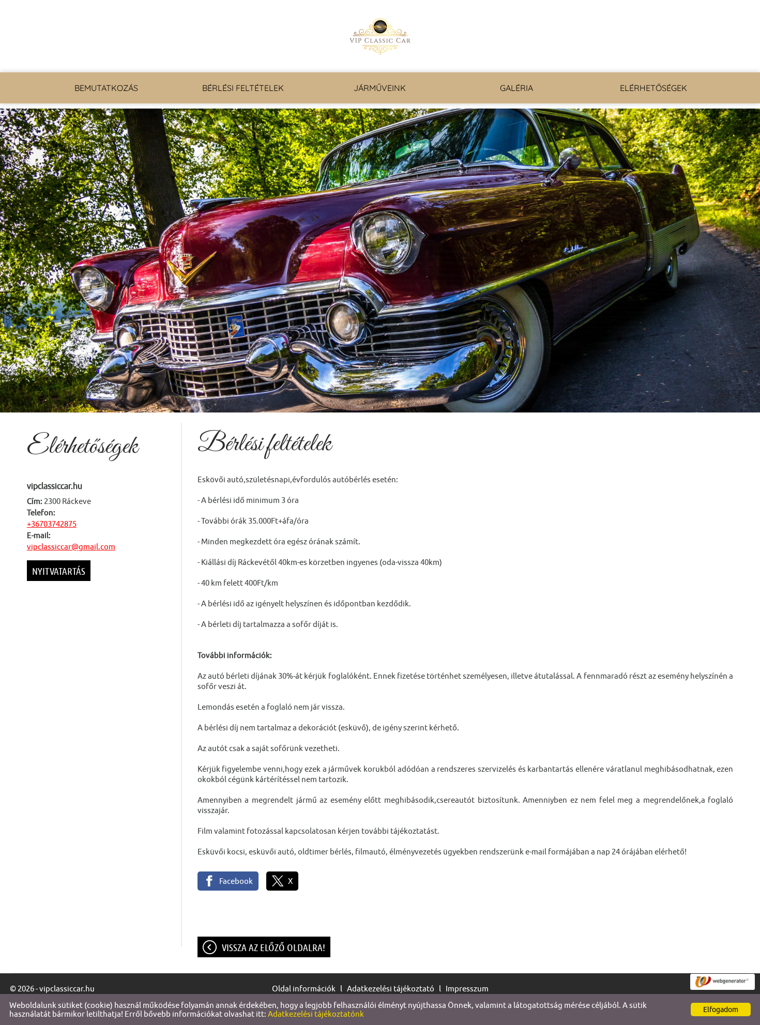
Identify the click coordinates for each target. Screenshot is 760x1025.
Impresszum (467, 988)
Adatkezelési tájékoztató (390, 988)
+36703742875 (52, 523)
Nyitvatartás (58, 571)
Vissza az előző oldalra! (273, 947)
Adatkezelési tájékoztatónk (316, 1013)
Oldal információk (304, 988)
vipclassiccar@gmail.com (71, 546)
